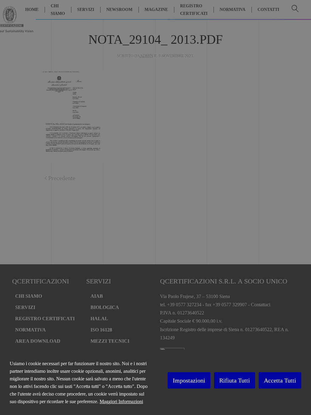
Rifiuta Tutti (234, 380)
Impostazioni (189, 380)
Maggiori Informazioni (121, 401)
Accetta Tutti (280, 380)
